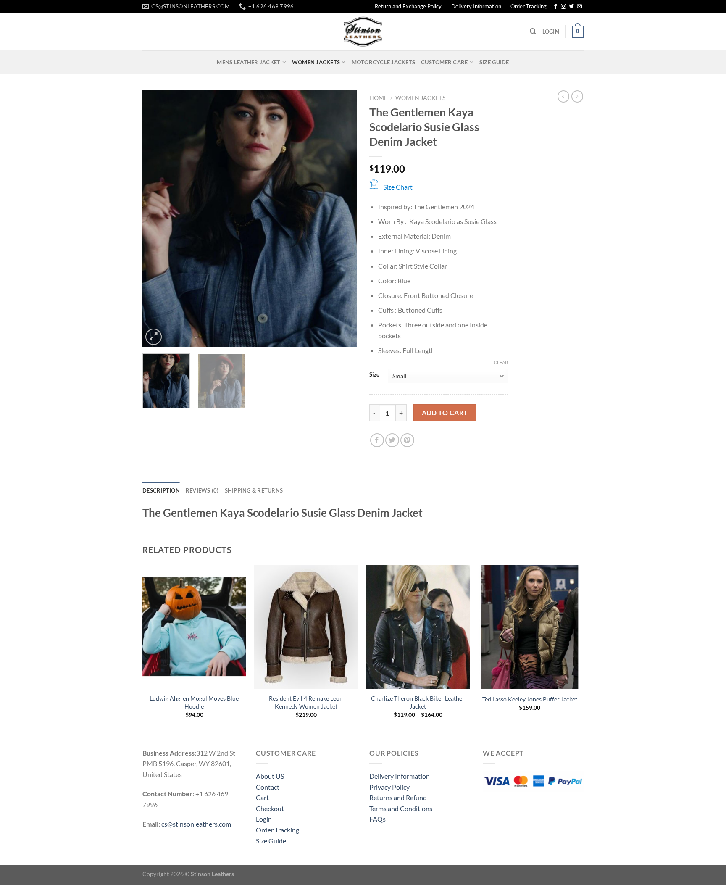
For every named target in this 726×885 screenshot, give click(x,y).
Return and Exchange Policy (408, 6)
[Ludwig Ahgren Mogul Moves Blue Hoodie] (194, 627)
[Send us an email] (579, 7)
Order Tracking (528, 6)
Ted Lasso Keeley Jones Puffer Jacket (529, 699)
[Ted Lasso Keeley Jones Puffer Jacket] (530, 627)
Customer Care (444, 62)
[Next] (342, 219)
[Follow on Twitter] (571, 7)
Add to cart (445, 412)
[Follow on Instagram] (563, 7)
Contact (267, 787)
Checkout (270, 808)
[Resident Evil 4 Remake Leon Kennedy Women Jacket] (306, 627)
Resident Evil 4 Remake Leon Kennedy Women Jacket (306, 702)
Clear (501, 362)
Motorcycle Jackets (384, 62)
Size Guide (494, 62)
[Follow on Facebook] (555, 7)
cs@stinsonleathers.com (196, 824)
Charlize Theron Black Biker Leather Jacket (418, 702)
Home (378, 98)
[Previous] (157, 219)
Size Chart (398, 187)
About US (270, 776)
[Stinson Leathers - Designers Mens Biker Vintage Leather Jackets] (363, 31)
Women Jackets (316, 62)
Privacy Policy (389, 787)
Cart (262, 797)
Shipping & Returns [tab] (254, 490)
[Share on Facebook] (377, 440)
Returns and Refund (398, 797)
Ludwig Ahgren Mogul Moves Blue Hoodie (194, 702)
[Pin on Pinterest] (407, 440)
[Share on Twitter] (392, 440)
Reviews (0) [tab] (202, 490)
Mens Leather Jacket (248, 62)
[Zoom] (153, 337)
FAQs (377, 819)
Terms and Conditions (400, 808)
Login (264, 819)
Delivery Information (476, 6)
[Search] (533, 32)
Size (374, 375)
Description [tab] (161, 490)
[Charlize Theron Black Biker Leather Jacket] (418, 627)
